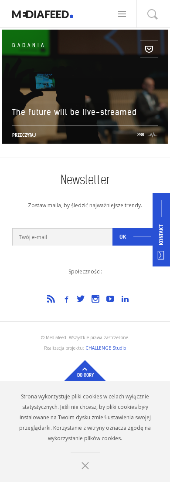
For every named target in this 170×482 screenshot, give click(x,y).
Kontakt (161, 235)
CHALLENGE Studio (105, 348)
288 (140, 135)
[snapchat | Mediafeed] (42, 14)
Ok (122, 236)
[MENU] (123, 13)
